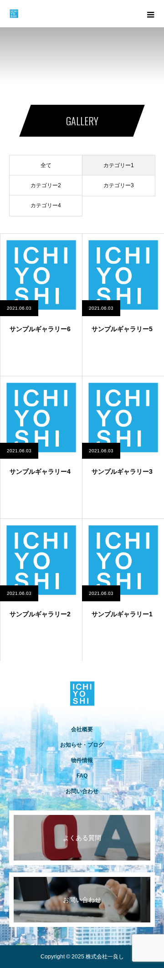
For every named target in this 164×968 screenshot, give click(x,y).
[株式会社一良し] (82, 693)
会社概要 (82, 729)
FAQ (82, 776)
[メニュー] (150, 13)
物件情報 (82, 760)
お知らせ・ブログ (82, 745)
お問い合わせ (82, 791)
